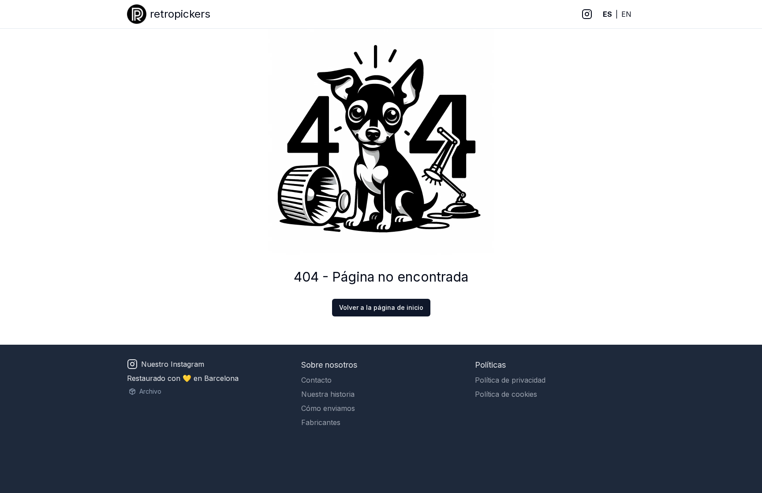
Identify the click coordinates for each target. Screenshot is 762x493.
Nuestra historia (328, 394)
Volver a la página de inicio (381, 307)
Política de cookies (506, 394)
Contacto (316, 380)
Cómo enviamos (328, 408)
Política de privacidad (510, 380)
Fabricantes (320, 422)
